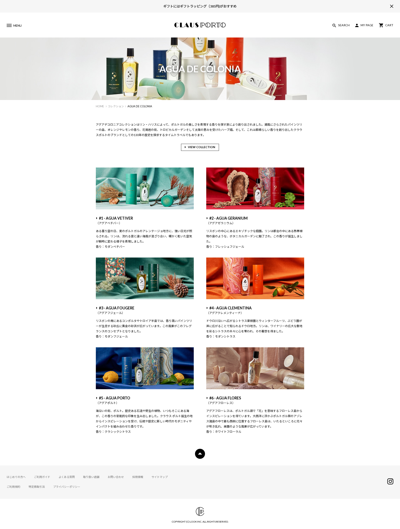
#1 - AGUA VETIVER (114, 220)
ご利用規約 (13, 486)
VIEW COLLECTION (201, 147)
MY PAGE (367, 25)
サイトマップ (159, 477)
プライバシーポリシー (66, 486)
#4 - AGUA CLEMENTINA (229, 310)
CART (389, 25)
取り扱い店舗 (91, 477)
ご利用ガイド (42, 477)
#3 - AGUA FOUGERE (115, 310)
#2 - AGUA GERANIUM (227, 220)
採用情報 (137, 477)
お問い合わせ (116, 477)
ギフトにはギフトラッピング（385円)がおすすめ (200, 6)
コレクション (116, 106)
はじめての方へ (16, 477)
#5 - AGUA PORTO (113, 400)
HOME (100, 106)
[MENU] (9, 26)
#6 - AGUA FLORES (223, 400)
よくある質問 (67, 477)
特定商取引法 (37, 486)
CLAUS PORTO (200, 25)
